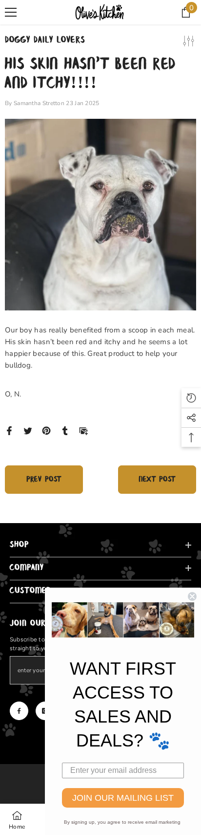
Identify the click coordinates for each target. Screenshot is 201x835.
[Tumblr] (64, 430)
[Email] (83, 430)
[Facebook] (9, 430)
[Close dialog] (192, 596)
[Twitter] (27, 430)
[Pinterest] (46, 430)
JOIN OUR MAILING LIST (123, 798)
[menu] (11, 12)
